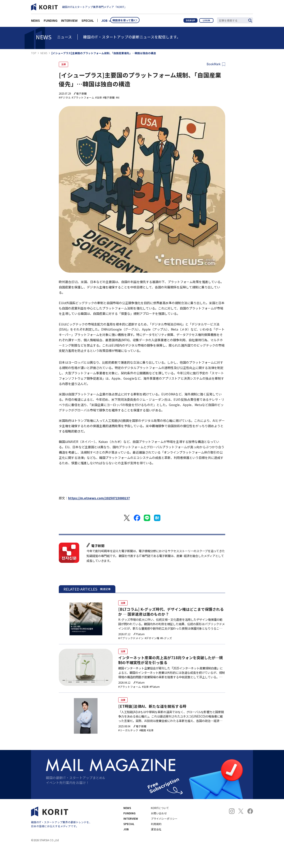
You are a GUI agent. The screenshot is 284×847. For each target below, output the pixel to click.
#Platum (155, 686)
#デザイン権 (152, 638)
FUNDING (50, 20)
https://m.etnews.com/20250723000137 (99, 498)
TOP (33, 53)
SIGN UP (190, 20)
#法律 (98, 97)
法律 (63, 64)
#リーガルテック (128, 730)
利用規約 (156, 824)
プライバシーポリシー (164, 818)
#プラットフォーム (83, 97)
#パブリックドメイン (131, 638)
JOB (104, 20)
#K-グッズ (166, 638)
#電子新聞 (109, 97)
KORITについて (160, 808)
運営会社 (156, 829)
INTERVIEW (69, 20)
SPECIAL (87, 20)
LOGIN (206, 20)
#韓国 (142, 730)
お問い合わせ (159, 813)
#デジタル (65, 97)
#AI (117, 97)
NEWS (35, 20)
